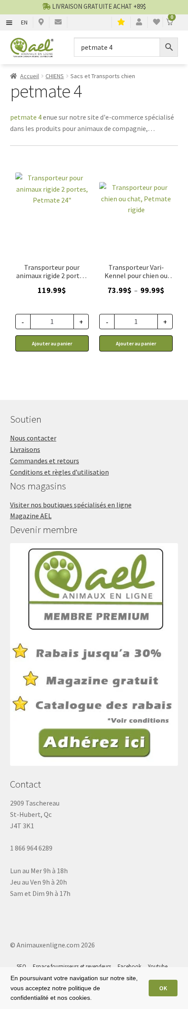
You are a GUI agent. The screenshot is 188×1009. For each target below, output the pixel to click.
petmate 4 (26, 117)
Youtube (157, 966)
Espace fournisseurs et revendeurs (72, 966)
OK (163, 988)
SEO (21, 966)
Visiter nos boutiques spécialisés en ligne (71, 504)
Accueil (29, 76)
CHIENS (54, 76)
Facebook (129, 966)
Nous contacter (33, 438)
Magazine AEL (31, 515)
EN (24, 22)
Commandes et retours (44, 460)
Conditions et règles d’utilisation (59, 472)
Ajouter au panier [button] (52, 343)
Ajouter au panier (136, 343)
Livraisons (25, 449)
